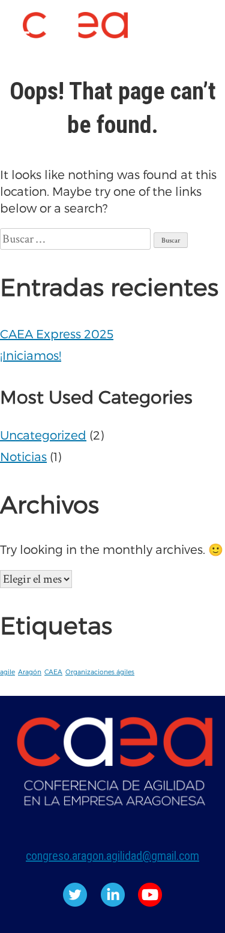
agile (7, 671)
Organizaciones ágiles (99, 671)
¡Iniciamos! (30, 355)
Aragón (29, 671)
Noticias (23, 456)
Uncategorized (43, 435)
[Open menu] (22, 38)
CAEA (53, 671)
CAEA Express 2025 (56, 333)
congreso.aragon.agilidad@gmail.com (112, 856)
